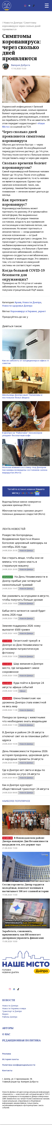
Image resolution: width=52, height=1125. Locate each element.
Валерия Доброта (20, 65)
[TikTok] (34, 5)
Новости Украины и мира (14, 1008)
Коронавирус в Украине (24, 311)
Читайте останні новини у (26, 491)
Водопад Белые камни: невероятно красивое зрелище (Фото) (21, 503)
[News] (29, 5)
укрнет (42, 311)
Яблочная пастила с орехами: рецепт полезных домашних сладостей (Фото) (23, 512)
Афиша (22, 691)
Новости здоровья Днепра (17, 305)
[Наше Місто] (6, 5)
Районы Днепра (9, 1016)
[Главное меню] (47, 5)
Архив (18, 302)
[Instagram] (25, 5)
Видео (5, 1014)
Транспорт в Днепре (12, 1011)
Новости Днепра (13, 22)
